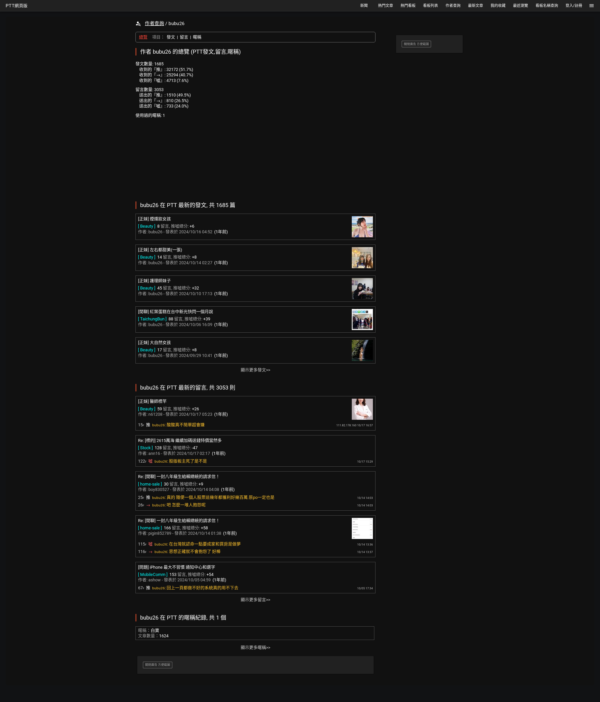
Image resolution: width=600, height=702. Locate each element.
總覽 (143, 37)
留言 (184, 37)
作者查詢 (154, 23)
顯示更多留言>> (255, 599)
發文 (171, 37)
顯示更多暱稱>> (255, 647)
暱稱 (197, 37)
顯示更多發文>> (255, 370)
